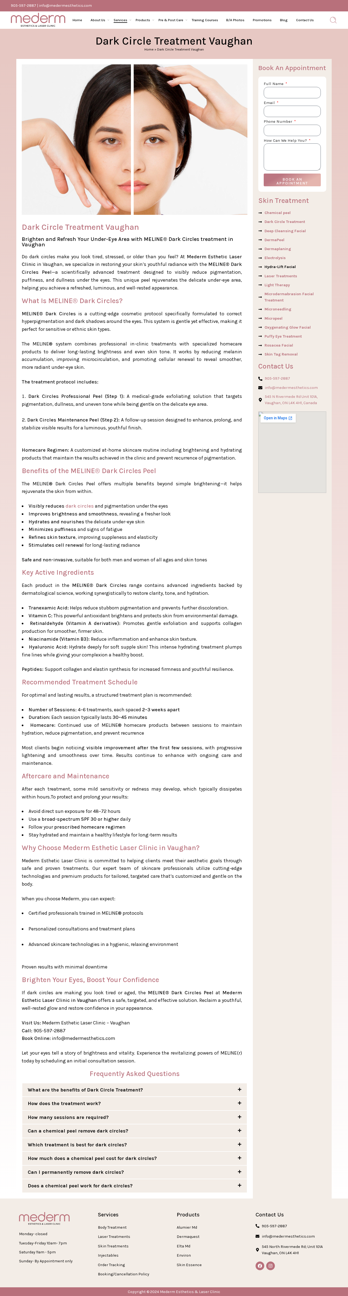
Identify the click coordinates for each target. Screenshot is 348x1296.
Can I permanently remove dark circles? (76, 1172)
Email (270, 103)
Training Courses (205, 20)
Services (120, 20)
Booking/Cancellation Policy (123, 1274)
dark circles (79, 506)
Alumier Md (187, 1227)
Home (77, 20)
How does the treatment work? (64, 1103)
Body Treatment (112, 1227)
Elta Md (183, 1246)
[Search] (333, 20)
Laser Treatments (114, 1236)
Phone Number (278, 122)
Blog (284, 20)
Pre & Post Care (171, 20)
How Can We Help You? (286, 141)
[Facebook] (260, 1266)
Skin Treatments (113, 1246)
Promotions (262, 20)
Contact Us (305, 20)
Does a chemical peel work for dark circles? (80, 1186)
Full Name (274, 84)
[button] (134, 1090)
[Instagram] (270, 1266)
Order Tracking (111, 1265)
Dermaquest (188, 1236)
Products (143, 20)
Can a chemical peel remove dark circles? (78, 1131)
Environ (184, 1255)
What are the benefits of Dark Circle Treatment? (85, 1090)
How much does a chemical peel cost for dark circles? (92, 1158)
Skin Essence (189, 1265)
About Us (98, 20)
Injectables (108, 1255)
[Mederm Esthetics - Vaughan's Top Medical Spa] (38, 20)
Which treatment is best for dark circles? (77, 1145)
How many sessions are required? (68, 1117)
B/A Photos (235, 20)
